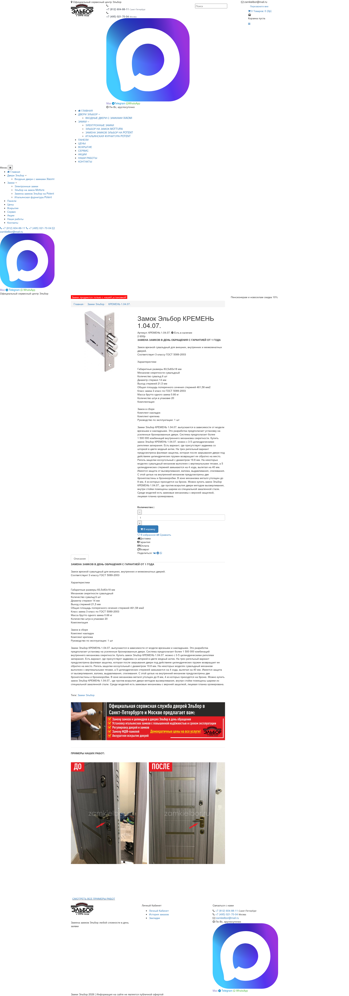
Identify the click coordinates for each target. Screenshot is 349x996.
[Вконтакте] (276, 2)
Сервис (11, 211)
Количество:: (146, 507)
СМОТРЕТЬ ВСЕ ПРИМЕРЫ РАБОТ (93, 898)
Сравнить (165, 534)
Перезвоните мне (259, 6)
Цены (10, 204)
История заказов (159, 914)
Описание (80, 558)
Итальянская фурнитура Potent (108, 136)
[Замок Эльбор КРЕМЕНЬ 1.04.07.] (101, 341)
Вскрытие (13, 208)
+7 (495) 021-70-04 (118, 16)
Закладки (154, 918)
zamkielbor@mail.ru (227, 918)
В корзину (149, 529)
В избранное (148, 534)
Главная (87, 110)
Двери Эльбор (15, 175)
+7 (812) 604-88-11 (117, 9)
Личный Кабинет (159, 910)
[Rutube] (273, 2)
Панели (11, 201)
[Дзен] (269, 2)
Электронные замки (99, 125)
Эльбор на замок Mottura (104, 129)
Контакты (12, 222)
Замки (11, 182)
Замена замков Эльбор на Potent (109, 132)
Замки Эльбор (86, 695)
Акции (10, 215)
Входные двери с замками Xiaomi (108, 118)
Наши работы (15, 219)
